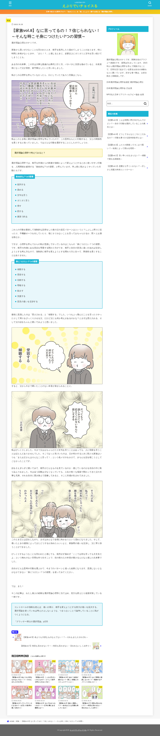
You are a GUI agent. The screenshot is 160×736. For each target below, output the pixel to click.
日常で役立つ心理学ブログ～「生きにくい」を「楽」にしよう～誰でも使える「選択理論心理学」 (80, 12)
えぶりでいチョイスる (80, 6)
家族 (8, 20)
